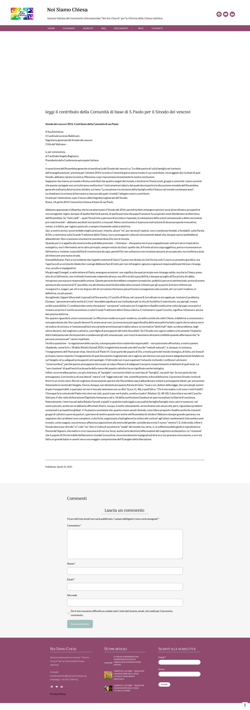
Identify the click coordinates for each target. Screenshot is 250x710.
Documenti (121, 28)
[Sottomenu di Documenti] (131, 28)
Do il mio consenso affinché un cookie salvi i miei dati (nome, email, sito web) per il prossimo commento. (122, 613)
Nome (71, 563)
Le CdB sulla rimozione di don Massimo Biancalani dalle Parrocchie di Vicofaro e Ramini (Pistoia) (127, 661)
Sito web (72, 595)
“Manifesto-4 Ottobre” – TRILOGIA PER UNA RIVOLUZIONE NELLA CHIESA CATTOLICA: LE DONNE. (129, 688)
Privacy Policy (58, 694)
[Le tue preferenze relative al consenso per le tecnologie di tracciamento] (245, 705)
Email (71, 579)
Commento (74, 525)
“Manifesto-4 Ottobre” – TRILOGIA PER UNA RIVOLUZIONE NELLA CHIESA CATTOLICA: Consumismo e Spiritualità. (129, 675)
